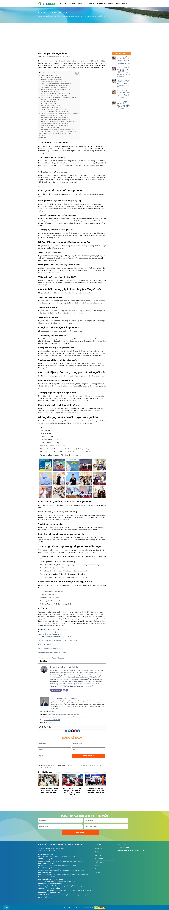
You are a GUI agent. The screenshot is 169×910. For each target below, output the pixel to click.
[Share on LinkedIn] (78, 730)
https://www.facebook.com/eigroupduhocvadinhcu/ (76, 681)
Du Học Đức (81, 765)
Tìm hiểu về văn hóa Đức (48, 76)
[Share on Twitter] (69, 730)
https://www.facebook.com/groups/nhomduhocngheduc (75, 684)
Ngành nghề (101, 3)
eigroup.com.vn (53, 850)
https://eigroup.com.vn (54, 634)
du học (76, 765)
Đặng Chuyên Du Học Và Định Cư (61, 56)
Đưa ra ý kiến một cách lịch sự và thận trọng (56, 119)
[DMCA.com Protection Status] (99, 907)
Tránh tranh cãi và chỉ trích (51, 127)
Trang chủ (63, 3)
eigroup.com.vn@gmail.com (54, 632)
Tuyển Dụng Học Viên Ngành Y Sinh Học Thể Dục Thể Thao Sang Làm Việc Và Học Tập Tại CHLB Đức (123, 72)
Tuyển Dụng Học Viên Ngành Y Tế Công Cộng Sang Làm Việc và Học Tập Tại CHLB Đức (123, 60)
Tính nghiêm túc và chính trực (52, 77)
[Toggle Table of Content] (76, 73)
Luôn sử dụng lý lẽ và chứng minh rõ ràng (55, 125)
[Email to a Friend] (72, 730)
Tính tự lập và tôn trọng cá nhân (52, 79)
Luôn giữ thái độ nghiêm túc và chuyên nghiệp (57, 83)
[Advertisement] (84, 38)
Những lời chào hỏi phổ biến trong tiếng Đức (56, 89)
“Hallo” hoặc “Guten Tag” (50, 91)
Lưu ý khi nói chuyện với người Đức (52, 105)
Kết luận (43, 135)
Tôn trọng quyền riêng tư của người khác (55, 117)
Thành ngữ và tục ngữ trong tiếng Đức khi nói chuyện (58, 131)
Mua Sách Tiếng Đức (45, 644)
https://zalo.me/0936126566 (59, 686)
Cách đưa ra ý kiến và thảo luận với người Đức (56, 123)
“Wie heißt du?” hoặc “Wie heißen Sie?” (55, 95)
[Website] (66, 690)
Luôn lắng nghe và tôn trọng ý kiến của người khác (59, 129)
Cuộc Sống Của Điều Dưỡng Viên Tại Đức (52, 653)
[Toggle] (113, 855)
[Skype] (45, 727)
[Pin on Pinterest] (75, 730)
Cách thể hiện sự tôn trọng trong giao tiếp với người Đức (59, 113)
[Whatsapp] (47, 727)
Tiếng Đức (80, 3)
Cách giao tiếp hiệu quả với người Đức (53, 81)
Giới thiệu (71, 3)
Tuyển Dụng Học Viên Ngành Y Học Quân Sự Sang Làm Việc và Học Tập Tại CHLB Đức (123, 94)
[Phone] (40, 727)
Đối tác (111, 3)
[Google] (50, 727)
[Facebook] (42, 727)
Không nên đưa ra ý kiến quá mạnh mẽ (55, 109)
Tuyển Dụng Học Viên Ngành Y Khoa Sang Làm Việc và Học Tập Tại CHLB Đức (123, 83)
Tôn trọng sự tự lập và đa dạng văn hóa (55, 87)
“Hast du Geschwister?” (51, 103)
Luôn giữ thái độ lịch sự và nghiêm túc (54, 115)
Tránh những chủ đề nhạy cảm (52, 107)
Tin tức (118, 3)
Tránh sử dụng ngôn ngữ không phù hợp (55, 85)
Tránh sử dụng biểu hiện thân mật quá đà (55, 111)
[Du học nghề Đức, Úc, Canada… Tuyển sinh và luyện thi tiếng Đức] (47, 3)
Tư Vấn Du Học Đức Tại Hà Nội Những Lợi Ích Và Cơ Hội (57, 640)
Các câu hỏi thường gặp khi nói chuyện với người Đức (58, 97)
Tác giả (43, 137)
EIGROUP (98, 765)
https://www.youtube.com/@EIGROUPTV (59, 636)
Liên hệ (124, 3)
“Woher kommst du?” (50, 101)
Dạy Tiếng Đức (69, 765)
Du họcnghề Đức (90, 765)
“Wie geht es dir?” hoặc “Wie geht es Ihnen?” (57, 93)
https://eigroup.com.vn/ (84, 686)
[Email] (64, 690)
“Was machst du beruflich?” (51, 99)
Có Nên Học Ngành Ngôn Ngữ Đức (50, 648)
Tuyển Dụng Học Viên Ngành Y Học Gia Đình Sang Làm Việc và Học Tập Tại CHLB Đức (123, 105)
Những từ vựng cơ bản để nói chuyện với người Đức (58, 121)
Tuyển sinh (90, 3)
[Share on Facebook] (66, 730)
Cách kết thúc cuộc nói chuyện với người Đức (56, 133)
